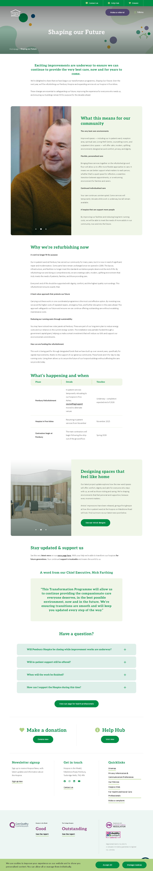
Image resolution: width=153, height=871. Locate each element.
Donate (135, 3)
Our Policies (113, 782)
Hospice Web (114, 787)
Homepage (14, 49)
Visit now (110, 739)
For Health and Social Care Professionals (120, 794)
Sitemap (112, 768)
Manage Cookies (134, 865)
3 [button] (46, 229)
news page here (64, 555)
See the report (42, 834)
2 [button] (41, 229)
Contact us (93, 3)
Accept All (107, 865)
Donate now (43, 739)
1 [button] (35, 229)
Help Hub (115, 3)
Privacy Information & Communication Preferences (121, 775)
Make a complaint (116, 800)
